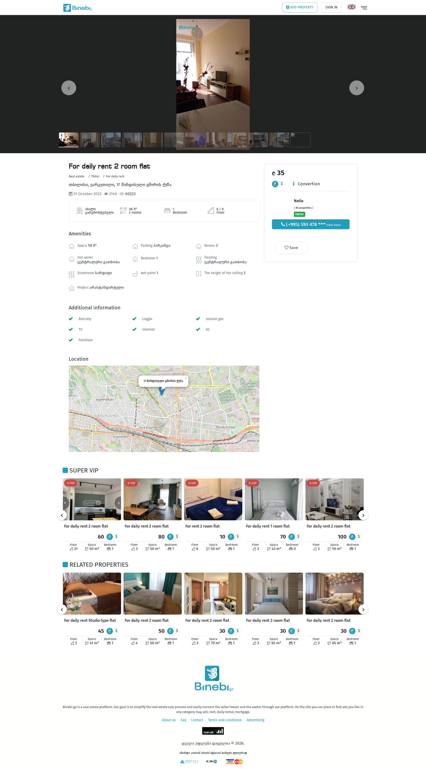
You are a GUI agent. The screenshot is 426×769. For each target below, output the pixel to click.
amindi (195, 752)
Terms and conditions (225, 720)
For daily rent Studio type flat (90, 620)
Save (293, 247)
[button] (162, 391)
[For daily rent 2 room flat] (92, 499)
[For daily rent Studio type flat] (92, 594)
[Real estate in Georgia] (77, 7)
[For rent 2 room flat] (213, 499)
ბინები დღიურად (234, 752)
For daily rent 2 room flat (86, 526)
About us (169, 720)
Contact (197, 720)
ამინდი (184, 752)
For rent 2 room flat (202, 526)
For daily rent (115, 176)
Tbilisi (95, 176)
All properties (304, 207)
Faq (183, 720)
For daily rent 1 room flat (268, 526)
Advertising (255, 720)
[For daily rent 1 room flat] (274, 499)
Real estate (76, 176)
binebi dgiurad (211, 752)
